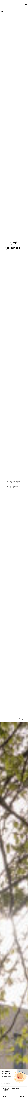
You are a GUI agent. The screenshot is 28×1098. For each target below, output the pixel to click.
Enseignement (23, 719)
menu (25, 4)
